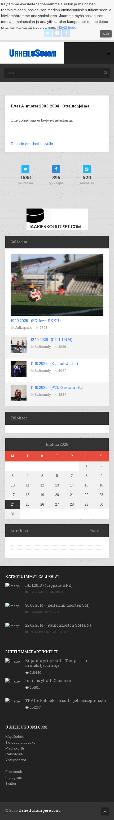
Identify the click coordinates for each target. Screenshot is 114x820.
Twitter (10, 783)
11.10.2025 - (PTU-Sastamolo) (56, 387)
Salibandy (43, 346)
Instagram (13, 777)
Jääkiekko (38, 592)
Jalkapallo (23, 327)
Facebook (13, 771)
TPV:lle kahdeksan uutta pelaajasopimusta (65, 700)
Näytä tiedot (67, 27)
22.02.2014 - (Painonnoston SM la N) (58, 625)
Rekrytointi (14, 754)
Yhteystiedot (15, 760)
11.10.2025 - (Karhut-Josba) (54, 363)
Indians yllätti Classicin (48, 680)
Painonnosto (39, 632)
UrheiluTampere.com (39, 810)
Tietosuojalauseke (20, 742)
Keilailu (35, 612)
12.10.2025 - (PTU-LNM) (51, 339)
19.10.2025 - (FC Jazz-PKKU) (36, 320)
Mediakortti (14, 748)
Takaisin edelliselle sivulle (32, 143)
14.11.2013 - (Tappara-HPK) (49, 585)
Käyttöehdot (15, 736)
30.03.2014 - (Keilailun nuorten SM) (57, 605)
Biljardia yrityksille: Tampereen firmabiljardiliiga (56, 663)
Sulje (106, 33)
